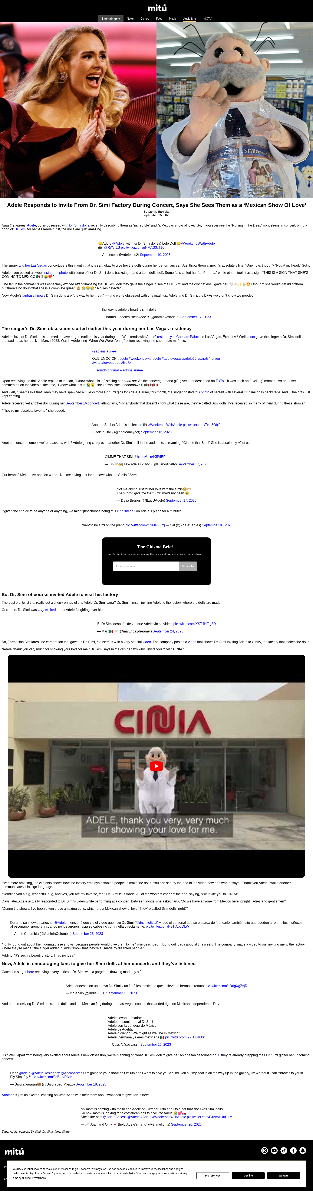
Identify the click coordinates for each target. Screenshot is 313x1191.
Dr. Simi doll (126, 511)
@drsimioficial (146, 922)
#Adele (146, 1117)
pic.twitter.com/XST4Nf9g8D (194, 624)
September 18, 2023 (121, 993)
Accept (283, 1175)
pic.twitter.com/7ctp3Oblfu (202, 425)
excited (47, 610)
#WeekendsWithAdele (198, 243)
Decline (248, 1175)
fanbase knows (33, 295)
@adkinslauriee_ (105, 351)
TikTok (220, 381)
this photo (202, 392)
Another (8, 1095)
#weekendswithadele (145, 358)
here (30, 972)
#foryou (214, 358)
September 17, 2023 (195, 317)
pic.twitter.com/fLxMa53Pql (145, 525)
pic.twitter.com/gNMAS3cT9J (142, 247)
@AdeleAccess (72, 1073)
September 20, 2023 (186, 1124)
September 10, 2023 (155, 255)
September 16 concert (82, 403)
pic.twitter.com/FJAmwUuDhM (209, 1117)
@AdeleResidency (45, 1073)
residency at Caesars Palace (179, 337)
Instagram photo (55, 272)
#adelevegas (171, 358)
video (147, 642)
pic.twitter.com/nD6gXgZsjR (226, 986)
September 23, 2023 (87, 933)
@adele (24, 1073)
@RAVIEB (112, 247)
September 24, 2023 (168, 631)
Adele (31, 225)
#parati (202, 358)
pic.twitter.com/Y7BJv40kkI (185, 1037)
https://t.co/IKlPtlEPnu (153, 457)
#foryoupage (110, 362)
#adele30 (189, 358)
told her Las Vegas (33, 265)
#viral (96, 362)
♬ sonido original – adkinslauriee (117, 370)
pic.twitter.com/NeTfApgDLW (167, 926)
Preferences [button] (39, 1178)
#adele (123, 358)
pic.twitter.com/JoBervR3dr (52, 1077)
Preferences (213, 1175)
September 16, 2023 (156, 432)
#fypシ (126, 362)
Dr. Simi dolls (79, 225)
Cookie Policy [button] (127, 1173)
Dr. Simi (20, 229)
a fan (251, 337)
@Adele (118, 243)
